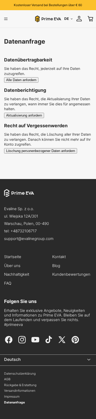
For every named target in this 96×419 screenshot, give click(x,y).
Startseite (12, 257)
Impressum (11, 396)
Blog (56, 265)
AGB (7, 379)
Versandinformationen (19, 390)
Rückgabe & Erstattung (20, 385)
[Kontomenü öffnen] (79, 18)
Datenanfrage (14, 402)
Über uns (12, 265)
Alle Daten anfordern (21, 80)
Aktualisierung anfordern (24, 115)
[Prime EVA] (48, 197)
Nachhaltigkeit (16, 274)
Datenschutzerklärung (20, 373)
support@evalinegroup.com (29, 238)
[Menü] (6, 19)
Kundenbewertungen (71, 274)
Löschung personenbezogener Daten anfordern (40, 151)
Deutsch (12, 359)
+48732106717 (23, 230)
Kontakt (59, 257)
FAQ (7, 283)
